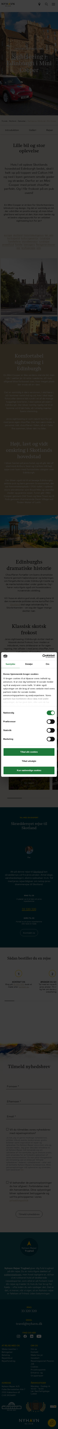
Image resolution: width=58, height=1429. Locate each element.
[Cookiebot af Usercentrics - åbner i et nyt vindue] (42, 656)
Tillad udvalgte (29, 761)
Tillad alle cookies (29, 752)
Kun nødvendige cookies (29, 770)
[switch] (51, 721)
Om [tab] (47, 664)
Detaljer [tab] (29, 664)
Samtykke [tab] (10, 664)
